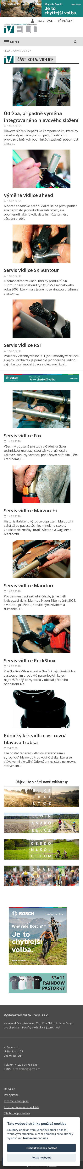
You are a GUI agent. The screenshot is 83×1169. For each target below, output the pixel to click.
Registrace (44, 20)
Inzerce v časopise (16, 1101)
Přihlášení (65, 20)
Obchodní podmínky (17, 1113)
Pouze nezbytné (41, 1157)
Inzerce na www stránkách (21, 1107)
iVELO (20, 29)
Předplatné (11, 1095)
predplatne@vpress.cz (26, 1069)
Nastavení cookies (35, 1138)
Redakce (9, 1089)
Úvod (7, 51)
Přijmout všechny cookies (41, 1147)
